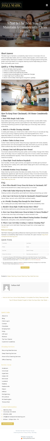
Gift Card (4, 334)
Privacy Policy (21, 259)
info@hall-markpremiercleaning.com (14, 416)
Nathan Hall (31, 35)
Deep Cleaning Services (8, 179)
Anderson (5, 368)
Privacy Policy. (27, 432)
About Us (5, 316)
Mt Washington (6, 399)
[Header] (47, 5)
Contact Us (4, 227)
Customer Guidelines (8, 342)
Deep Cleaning (11, 276)
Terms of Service (31, 259)
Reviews (4, 336)
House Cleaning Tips (23, 276)
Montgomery (6, 394)
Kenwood (5, 378)
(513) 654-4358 (7, 414)
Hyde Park (5, 373)
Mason (4, 389)
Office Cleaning (6, 359)
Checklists (5, 326)
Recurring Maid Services (9, 350)
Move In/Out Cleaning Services (11, 356)
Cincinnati (5, 371)
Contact (4, 323)
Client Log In (6, 321)
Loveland (5, 381)
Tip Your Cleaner (7, 339)
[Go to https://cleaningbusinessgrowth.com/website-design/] (24, 437)
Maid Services (34, 276)
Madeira (4, 384)
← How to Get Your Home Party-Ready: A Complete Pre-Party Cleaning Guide (25, 297)
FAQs (3, 331)
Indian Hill (5, 376)
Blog (3, 318)
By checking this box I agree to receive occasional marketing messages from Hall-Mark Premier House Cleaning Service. (24, 263)
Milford (4, 391)
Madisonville (6, 386)
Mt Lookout (5, 397)
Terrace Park (6, 402)
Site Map (34, 432)
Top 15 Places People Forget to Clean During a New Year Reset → (29, 300)
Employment (6, 329)
